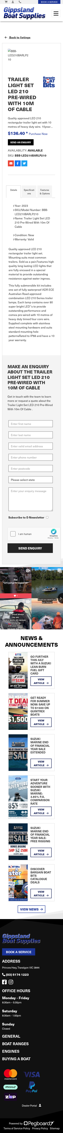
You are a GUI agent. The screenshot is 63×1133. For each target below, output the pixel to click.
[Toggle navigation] (56, 13)
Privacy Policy (40, 1128)
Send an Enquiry (20, 142)
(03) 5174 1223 (17, 974)
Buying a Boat (16, 1058)
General (11, 1036)
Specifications (29, 191)
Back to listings (19, 37)
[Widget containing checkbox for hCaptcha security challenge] (34, 534)
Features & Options (45, 191)
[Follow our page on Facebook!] (5, 983)
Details (13, 190)
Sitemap (55, 1128)
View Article (39, 681)
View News (29, 909)
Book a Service (18, 952)
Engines (10, 1051)
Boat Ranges (15, 1043)
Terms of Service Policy (17, 1128)
